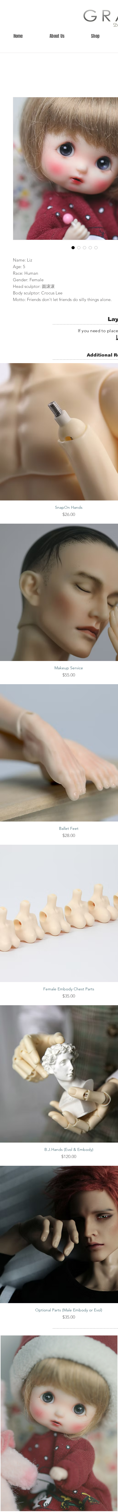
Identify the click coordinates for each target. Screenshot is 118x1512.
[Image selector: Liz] (73, 249)
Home (19, 77)
